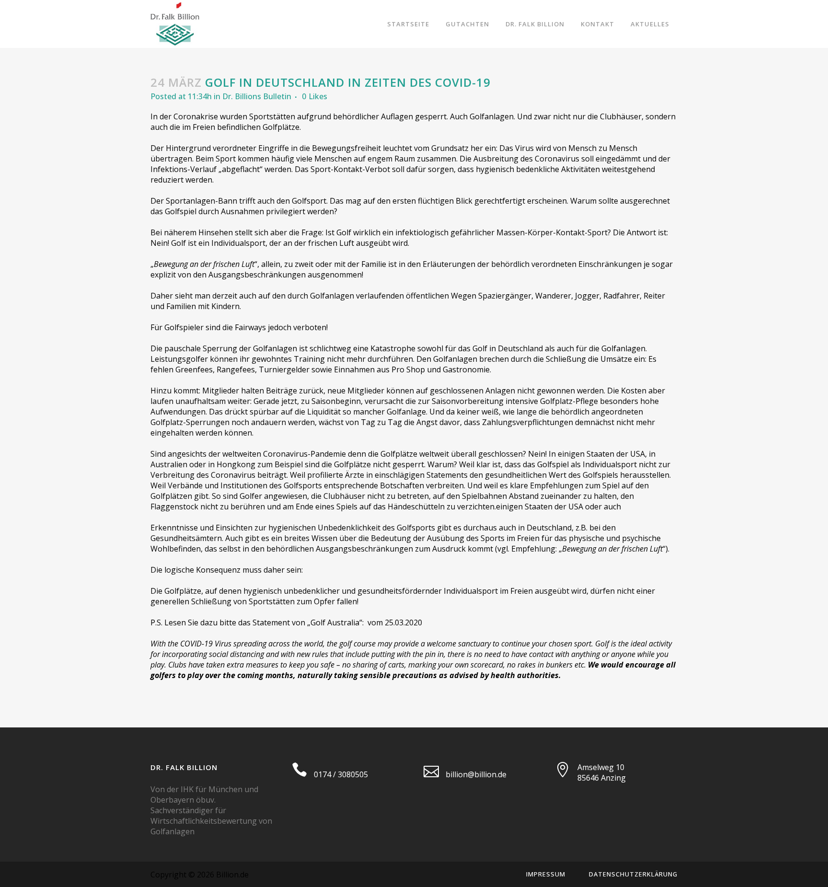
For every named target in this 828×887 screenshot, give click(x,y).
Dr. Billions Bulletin (256, 96)
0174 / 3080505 (341, 774)
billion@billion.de (476, 774)
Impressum (545, 874)
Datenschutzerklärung (633, 874)
